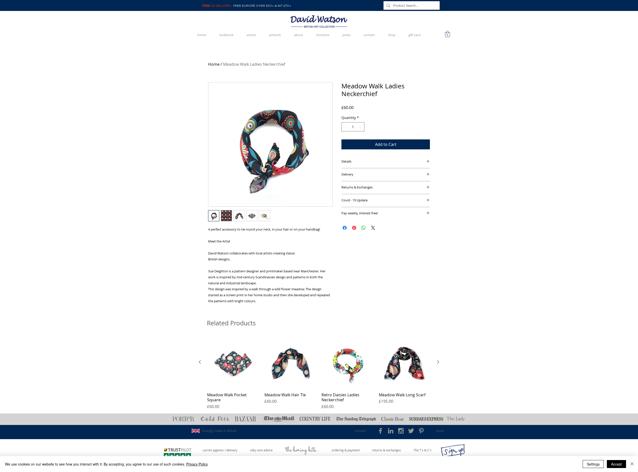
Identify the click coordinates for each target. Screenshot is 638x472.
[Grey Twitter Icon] (411, 431)
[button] (447, 34)
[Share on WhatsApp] (364, 228)
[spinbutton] (352, 126)
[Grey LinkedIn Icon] (391, 431)
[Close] (632, 464)
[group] (319, 373)
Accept (616, 464)
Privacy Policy (197, 464)
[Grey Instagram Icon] (401, 431)
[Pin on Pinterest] (354, 228)
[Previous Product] (200, 362)
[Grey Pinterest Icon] (421, 431)
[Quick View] (233, 362)
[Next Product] (438, 362)
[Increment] (360, 126)
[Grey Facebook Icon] (380, 431)
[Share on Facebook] (345, 228)
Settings (593, 464)
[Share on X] (373, 228)
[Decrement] (345, 126)
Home (214, 64)
